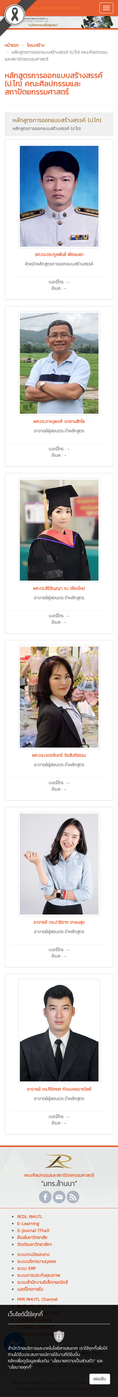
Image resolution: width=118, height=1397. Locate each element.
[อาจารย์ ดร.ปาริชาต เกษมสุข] (59, 863)
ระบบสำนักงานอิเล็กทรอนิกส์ (42, 1282)
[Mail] (59, 1197)
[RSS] (73, 1197)
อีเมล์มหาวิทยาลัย (32, 1237)
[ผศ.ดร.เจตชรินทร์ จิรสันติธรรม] (59, 696)
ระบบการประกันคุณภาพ (38, 1275)
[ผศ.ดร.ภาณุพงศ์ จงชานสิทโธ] (59, 362)
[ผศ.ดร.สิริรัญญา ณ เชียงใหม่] (59, 529)
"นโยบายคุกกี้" (20, 1367)
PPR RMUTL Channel (37, 1299)
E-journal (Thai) (33, 1230)
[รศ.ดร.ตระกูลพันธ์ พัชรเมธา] (59, 195)
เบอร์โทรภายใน (30, 1289)
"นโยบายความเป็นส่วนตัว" (73, 1361)
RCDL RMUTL (29, 1216)
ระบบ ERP (26, 1268)
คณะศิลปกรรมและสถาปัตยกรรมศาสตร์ (42, 7)
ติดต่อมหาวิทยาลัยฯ (34, 1244)
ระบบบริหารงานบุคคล (36, 1261)
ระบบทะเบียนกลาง (33, 1254)
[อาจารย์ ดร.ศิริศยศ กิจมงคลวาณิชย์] (59, 1030)
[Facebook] (45, 1197)
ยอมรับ (99, 1379)
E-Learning (28, 1223)
